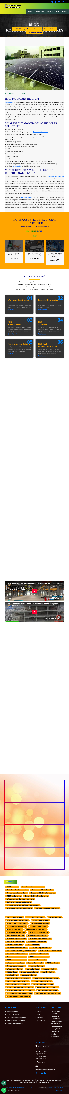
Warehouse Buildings (14, 969)
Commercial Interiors (53, 1080)
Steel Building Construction (37, 936)
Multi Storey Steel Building (39, 932)
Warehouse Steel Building (16, 932)
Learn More (13, 258)
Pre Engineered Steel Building (17, 920)
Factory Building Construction (17, 981)
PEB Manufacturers (14, 896)
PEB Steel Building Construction (55, 1034)
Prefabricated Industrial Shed (42, 890)
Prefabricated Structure (39, 954)
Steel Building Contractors (16, 939)
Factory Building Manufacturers (36, 896)
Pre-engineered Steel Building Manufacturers (23, 905)
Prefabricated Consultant (16, 966)
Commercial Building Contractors (43, 893)
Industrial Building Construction (18, 978)
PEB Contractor (12, 887)
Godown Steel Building (41, 920)
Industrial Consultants (38, 960)
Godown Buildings (49, 969)
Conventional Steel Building (36, 929)
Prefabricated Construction (17, 948)
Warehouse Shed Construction (33, 887)
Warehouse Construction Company (19, 908)
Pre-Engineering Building (19, 344)
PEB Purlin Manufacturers (16, 960)
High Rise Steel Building (15, 936)
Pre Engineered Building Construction (20, 990)
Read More (12, 309)
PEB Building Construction (42, 981)
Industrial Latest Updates (16, 1020)
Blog (57, 11)
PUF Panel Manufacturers (39, 957)
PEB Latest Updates (13, 1014)
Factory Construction (14, 945)
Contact (64, 11)
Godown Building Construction (18, 984)
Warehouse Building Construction (46, 978)
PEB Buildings (12, 972)
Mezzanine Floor (28, 1080)
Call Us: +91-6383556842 (37, 6)
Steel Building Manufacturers (40, 939)
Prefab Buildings (48, 972)
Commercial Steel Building (16, 926)
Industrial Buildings (36, 966)
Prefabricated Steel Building (17, 923)
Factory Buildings (33, 969)
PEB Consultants (52, 963)
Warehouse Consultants (15, 963)
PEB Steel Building (54, 917)
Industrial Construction (48, 300)
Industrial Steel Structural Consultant (20, 1088)
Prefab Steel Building (14, 929)
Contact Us (41, 1020)
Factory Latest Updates (15, 1023)
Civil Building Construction (47, 990)
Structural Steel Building (40, 923)
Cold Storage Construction (16, 957)
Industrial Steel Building (35, 917)
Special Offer (58, 6)
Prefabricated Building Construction (20, 987)
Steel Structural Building (38, 926)
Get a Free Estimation (33, 231)
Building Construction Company (18, 996)
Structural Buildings (29, 975)
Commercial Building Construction (19, 993)
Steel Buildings (12, 975)
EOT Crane (40, 1080)
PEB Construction (33, 945)
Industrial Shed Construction (17, 890)
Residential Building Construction (48, 993)
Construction (39, 11)
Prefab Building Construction (47, 987)
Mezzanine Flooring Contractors (47, 908)
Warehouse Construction (18, 300)
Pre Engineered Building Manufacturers (21, 951)
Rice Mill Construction (27, 1082)
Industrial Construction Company (19, 902)
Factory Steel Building (15, 917)
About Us (50, 11)
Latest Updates (12, 1011)
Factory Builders (43, 1082)
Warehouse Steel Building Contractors (20, 899)
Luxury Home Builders (13, 1080)
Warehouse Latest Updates (16, 1017)
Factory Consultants (35, 963)
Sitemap (40, 1017)
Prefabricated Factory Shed (17, 893)
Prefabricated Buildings (29, 972)
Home (30, 11)
